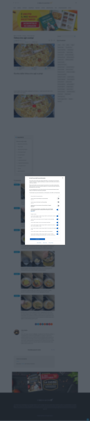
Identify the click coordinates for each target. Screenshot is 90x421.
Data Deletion (39, 242)
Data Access (45, 242)
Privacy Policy (51, 242)
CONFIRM (37, 239)
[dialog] (45, 210)
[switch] (58, 198)
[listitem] (45, 196)
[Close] (63, 178)
